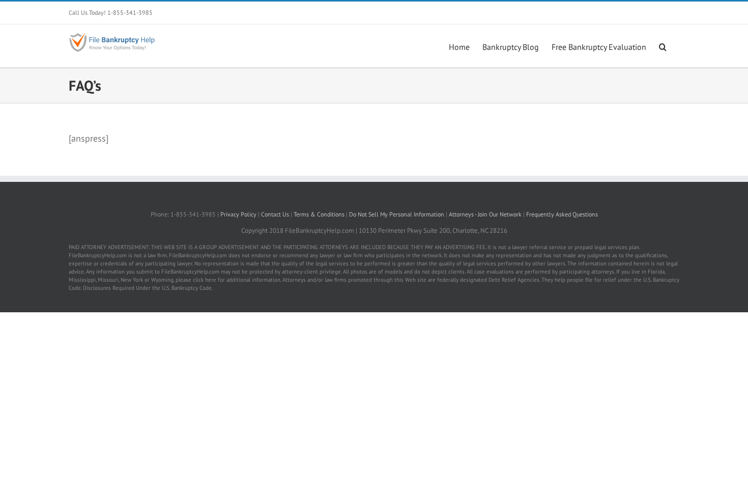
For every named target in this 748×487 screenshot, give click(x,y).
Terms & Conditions (319, 214)
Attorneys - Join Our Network (485, 214)
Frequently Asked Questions (562, 214)
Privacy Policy (238, 214)
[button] (663, 45)
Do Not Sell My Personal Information (397, 214)
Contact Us (275, 214)
